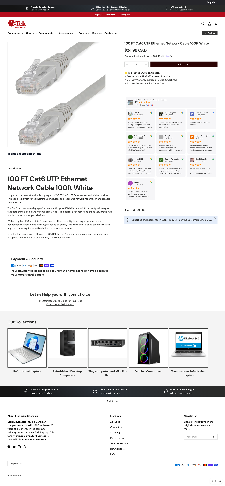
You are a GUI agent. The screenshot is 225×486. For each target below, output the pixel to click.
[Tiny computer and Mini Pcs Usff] (107, 348)
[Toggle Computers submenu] (22, 33)
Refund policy (117, 448)
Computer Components (39, 33)
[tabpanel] (60, 207)
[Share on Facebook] (138, 210)
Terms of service (119, 443)
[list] (60, 94)
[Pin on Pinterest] (143, 210)
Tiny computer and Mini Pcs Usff (107, 373)
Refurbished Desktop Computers (67, 373)
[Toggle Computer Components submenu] (55, 33)
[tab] (14, 168)
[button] (216, 24)
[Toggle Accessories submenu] (74, 33)
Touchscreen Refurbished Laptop (188, 373)
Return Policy (117, 438)
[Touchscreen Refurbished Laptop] (188, 348)
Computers (14, 33)
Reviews (97, 33)
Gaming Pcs (124, 15)
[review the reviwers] (151, 113)
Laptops (99, 15)
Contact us (110, 33)
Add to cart (184, 64)
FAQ (112, 454)
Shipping (115, 432)
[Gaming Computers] (148, 348)
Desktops (110, 15)
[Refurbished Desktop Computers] (67, 348)
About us (115, 421)
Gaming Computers (148, 371)
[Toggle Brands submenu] (88, 33)
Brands (83, 33)
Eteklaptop (18, 475)
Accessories (66, 33)
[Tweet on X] (134, 210)
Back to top (112, 401)
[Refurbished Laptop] (27, 348)
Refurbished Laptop (27, 371)
